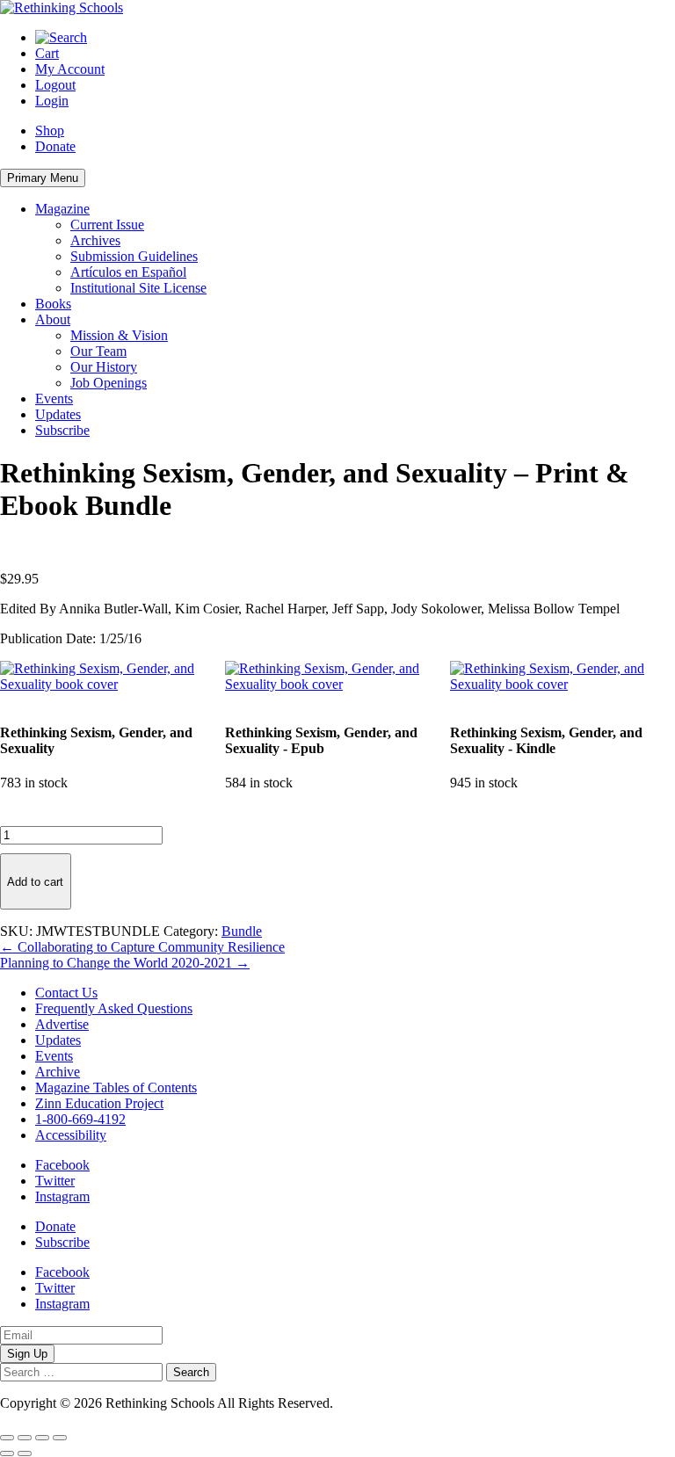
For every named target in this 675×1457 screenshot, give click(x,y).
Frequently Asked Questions (113, 1008)
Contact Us (66, 992)
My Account (70, 69)
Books (53, 303)
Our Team (98, 351)
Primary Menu (42, 178)
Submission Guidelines (134, 256)
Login (52, 100)
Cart (47, 53)
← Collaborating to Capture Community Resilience (142, 946)
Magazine (62, 208)
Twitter (55, 1180)
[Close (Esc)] (60, 1437)
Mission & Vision (119, 335)
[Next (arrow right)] (25, 1453)
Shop (49, 130)
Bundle (241, 931)
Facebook (62, 1164)
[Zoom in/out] (7, 1437)
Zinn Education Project (99, 1103)
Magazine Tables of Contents (116, 1087)
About (52, 319)
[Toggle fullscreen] (25, 1437)
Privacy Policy (377, 1402)
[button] (112, 684)
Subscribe (62, 430)
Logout (55, 84)
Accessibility (70, 1134)
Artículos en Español (128, 272)
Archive (57, 1071)
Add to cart (35, 881)
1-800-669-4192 (80, 1119)
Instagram (62, 1196)
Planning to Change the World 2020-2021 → (125, 962)
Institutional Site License (138, 287)
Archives (95, 240)
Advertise (62, 1024)
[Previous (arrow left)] (7, 1453)
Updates (58, 414)
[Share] (42, 1437)
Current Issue (107, 224)
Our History (103, 366)
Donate (55, 146)
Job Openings (108, 382)
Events (54, 398)
